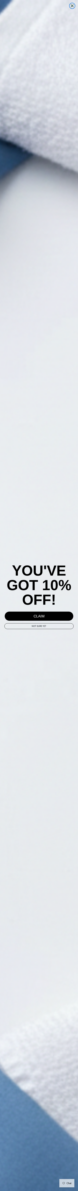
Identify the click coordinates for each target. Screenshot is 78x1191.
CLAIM (39, 616)
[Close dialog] (72, 6)
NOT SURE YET (39, 626)
